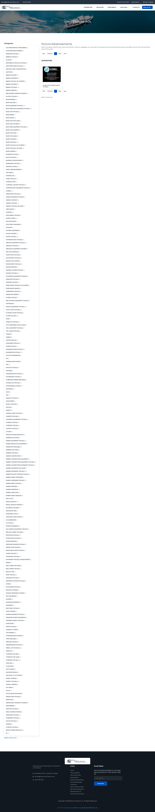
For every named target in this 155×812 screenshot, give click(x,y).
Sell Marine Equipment (77, 789)
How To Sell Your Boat (77, 787)
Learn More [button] (124, 7)
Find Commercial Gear (77, 794)
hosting (79, 808)
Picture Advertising (76, 782)
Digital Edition (135, 2)
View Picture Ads (75, 775)
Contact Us (136, 7)
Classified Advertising (76, 780)
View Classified (75, 773)
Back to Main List (46, 97)
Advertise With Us (75, 791)
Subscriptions (112, 7)
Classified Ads (88, 7)
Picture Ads (100, 7)
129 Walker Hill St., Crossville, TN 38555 (46, 773)
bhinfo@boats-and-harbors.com (10, 2)
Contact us (73, 784)
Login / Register (149, 2)
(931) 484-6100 (27, 2)
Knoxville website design (65, 808)
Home (72, 770)
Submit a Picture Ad (10, 738)
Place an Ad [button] (147, 7)
